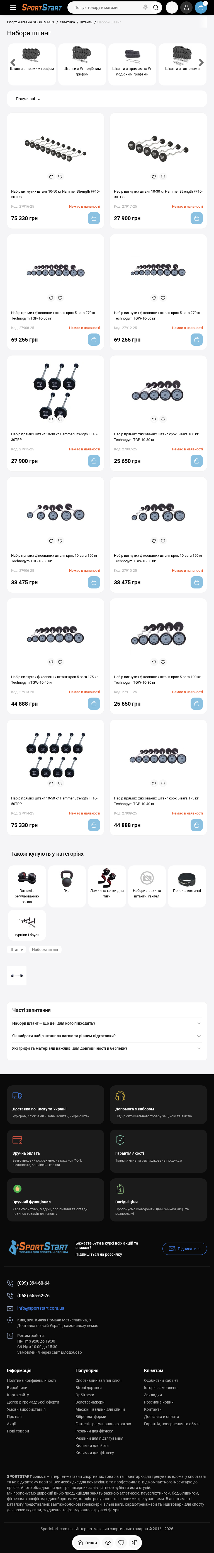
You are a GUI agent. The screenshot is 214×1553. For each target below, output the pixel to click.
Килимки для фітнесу (95, 1453)
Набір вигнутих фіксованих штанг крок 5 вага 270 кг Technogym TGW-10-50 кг (157, 315)
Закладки (153, 1395)
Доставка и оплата (161, 1416)
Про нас (14, 1416)
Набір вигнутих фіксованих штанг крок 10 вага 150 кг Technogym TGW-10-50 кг (158, 558)
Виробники (17, 1387)
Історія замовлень (160, 1387)
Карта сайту (18, 1395)
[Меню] (13, 7)
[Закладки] (121, 1543)
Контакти (153, 1409)
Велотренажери (90, 1402)
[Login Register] (186, 7)
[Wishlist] (60, 176)
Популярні (26, 99)
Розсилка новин (159, 1402)
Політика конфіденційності (31, 1380)
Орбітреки (85, 1395)
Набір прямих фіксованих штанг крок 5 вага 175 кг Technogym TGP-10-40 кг (156, 801)
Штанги (16, 949)
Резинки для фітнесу (94, 1431)
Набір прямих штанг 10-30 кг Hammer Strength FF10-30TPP (54, 437)
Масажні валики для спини (100, 1409)
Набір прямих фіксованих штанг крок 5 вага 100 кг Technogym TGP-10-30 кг (156, 437)
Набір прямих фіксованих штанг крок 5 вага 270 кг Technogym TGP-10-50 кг (53, 315)
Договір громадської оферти (33, 1402)
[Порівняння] (134, 1543)
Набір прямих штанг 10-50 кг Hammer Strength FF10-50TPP (54, 801)
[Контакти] (172, 7)
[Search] (145, 7)
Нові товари (18, 1431)
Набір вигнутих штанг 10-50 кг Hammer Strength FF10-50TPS (55, 194)
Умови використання (26, 1409)
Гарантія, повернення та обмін (172, 1424)
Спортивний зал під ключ (98, 1380)
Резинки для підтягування (99, 1438)
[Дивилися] (108, 1543)
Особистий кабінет (161, 1380)
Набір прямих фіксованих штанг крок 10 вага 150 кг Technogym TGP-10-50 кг (54, 558)
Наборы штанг (45, 949)
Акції (11, 1424)
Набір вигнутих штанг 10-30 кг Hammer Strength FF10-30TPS (158, 194)
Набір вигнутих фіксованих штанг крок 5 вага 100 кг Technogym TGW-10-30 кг (157, 680)
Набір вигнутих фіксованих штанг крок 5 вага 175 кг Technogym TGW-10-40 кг (54, 680)
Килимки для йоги (92, 1445)
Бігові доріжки (89, 1387)
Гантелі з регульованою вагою (103, 1424)
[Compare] (51, 176)
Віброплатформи (91, 1416)
